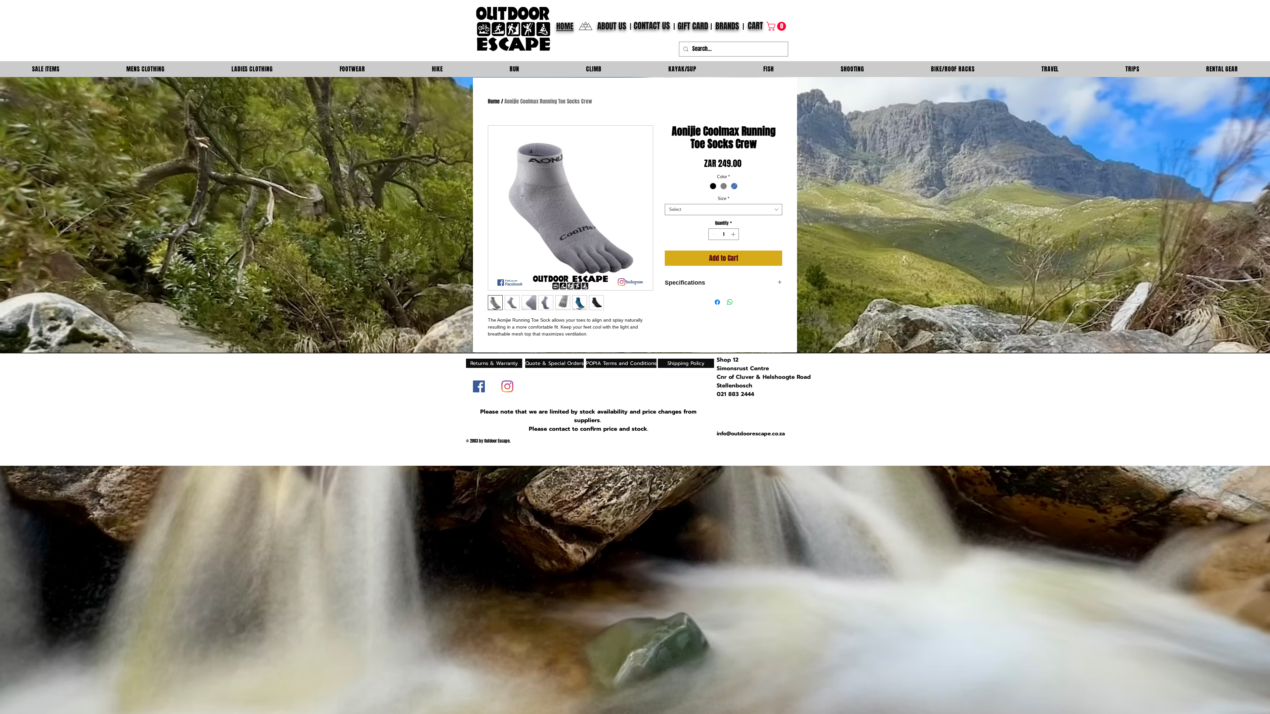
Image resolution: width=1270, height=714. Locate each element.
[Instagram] (507, 386)
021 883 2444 (735, 394)
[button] (777, 26)
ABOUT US (611, 26)
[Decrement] (713, 234)
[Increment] (734, 234)
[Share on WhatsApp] (730, 302)
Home (494, 101)
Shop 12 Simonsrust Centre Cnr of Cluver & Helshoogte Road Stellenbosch (764, 372)
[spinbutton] (723, 234)
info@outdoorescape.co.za (751, 434)
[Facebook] (479, 386)
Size (723, 198)
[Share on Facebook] (717, 302)
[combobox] (723, 209)
